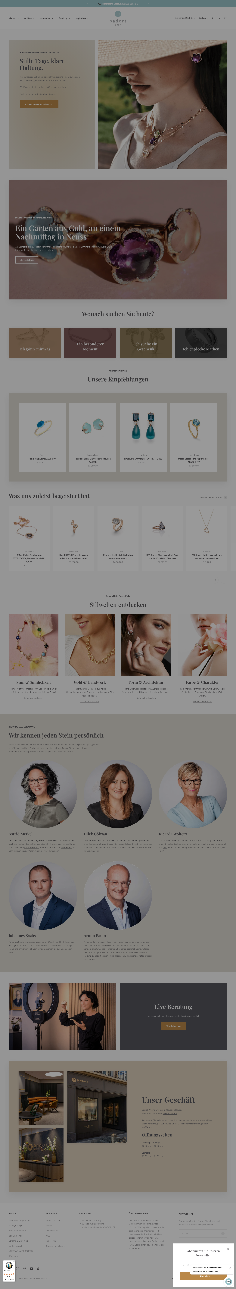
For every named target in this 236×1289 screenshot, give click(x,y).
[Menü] (13, 1262)
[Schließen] (228, 1249)
